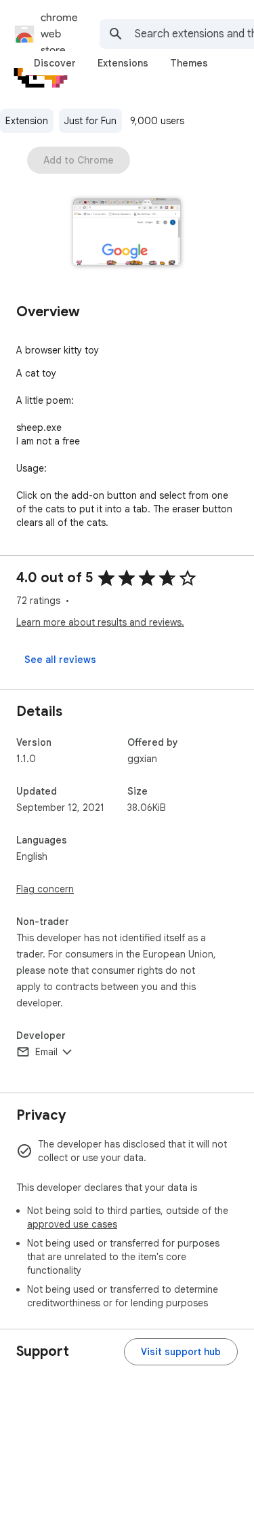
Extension (26, 121)
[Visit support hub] (181, 1351)
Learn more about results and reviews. (100, 622)
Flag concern (45, 889)
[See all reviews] (60, 659)
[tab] (55, 63)
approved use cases (72, 1224)
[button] (127, 233)
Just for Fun (90, 121)
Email (46, 1052)
